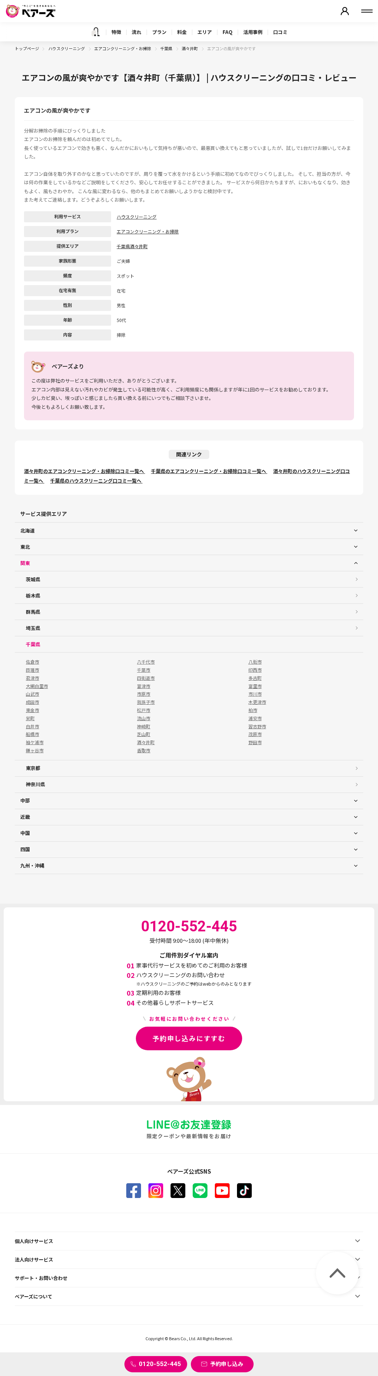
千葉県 (166, 48)
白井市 (32, 726)
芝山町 (143, 734)
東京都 (33, 767)
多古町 (255, 678)
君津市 (32, 678)
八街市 (255, 662)
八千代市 (146, 662)
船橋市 (32, 734)
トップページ (27, 48)
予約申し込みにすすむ (189, 1038)
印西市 (255, 670)
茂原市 (255, 734)
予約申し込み (226, 1364)
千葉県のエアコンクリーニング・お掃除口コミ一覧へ (209, 471)
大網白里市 (37, 686)
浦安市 (255, 718)
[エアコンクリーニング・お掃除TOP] (95, 31)
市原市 (143, 694)
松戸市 (143, 710)
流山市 (143, 718)
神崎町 (143, 726)
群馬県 (33, 611)
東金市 (32, 710)
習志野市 (257, 726)
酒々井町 (190, 48)
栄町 (30, 718)
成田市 (32, 702)
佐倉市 (32, 662)
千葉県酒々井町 (132, 246)
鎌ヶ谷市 (35, 750)
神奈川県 (35, 784)
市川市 (255, 694)
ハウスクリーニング (67, 48)
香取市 (143, 750)
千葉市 (143, 670)
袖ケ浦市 (35, 742)
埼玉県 (33, 627)
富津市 (143, 686)
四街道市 (146, 678)
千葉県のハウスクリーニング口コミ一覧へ (96, 480)
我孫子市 (146, 702)
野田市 (255, 742)
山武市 (32, 694)
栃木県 (33, 595)
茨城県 (33, 579)
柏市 (252, 710)
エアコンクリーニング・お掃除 (123, 48)
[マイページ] (345, 11)
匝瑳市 (32, 670)
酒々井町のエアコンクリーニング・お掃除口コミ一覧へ (84, 471)
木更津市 (257, 702)
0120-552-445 (160, 1364)
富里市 (255, 686)
